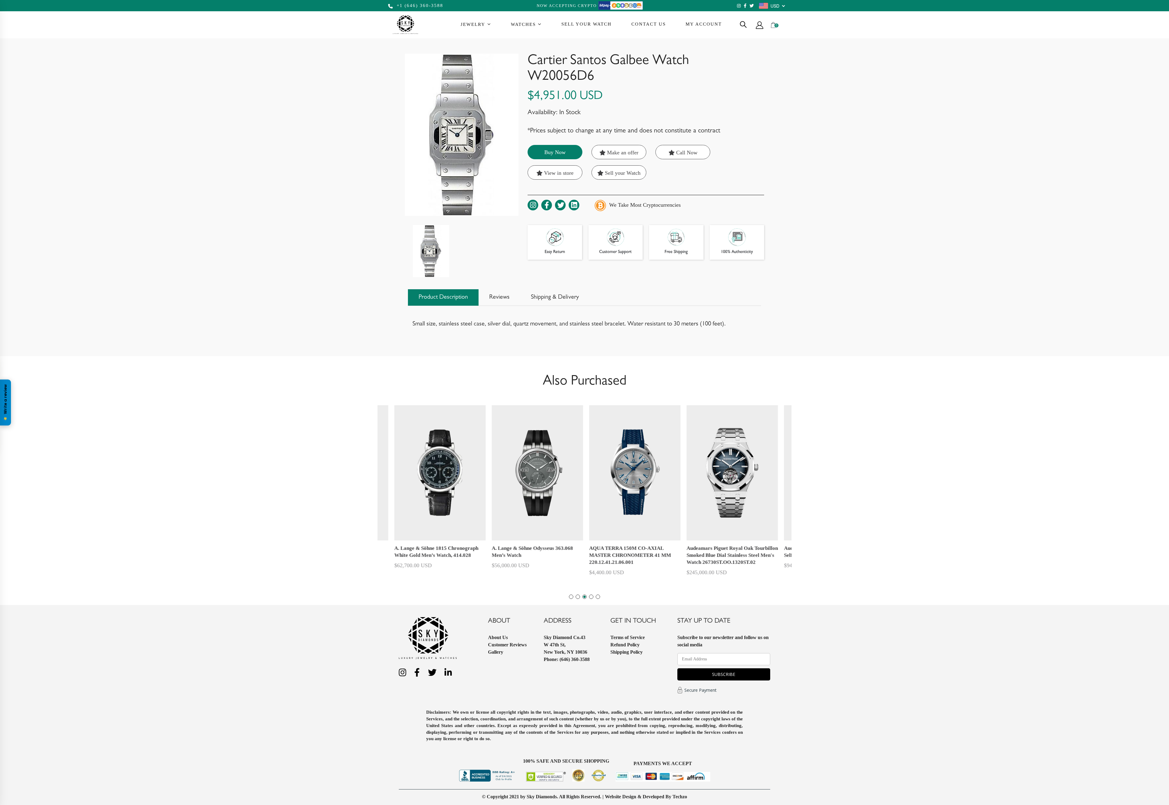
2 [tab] (578, 597)
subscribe (723, 674)
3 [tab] (584, 597)
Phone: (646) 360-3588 (567, 659)
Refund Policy (625, 644)
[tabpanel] (633, 493)
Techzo (679, 796)
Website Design (620, 796)
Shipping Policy (626, 652)
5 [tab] (598, 597)
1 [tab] (571, 597)
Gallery (495, 652)
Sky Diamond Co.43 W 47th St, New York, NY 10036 (565, 645)
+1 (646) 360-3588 (419, 5)
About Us (498, 637)
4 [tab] (591, 597)
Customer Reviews (507, 644)
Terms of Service (627, 637)
